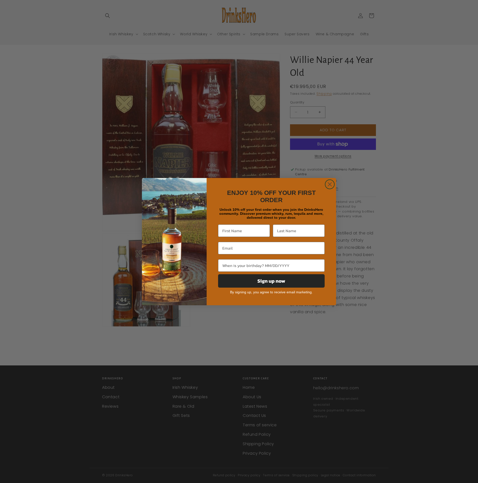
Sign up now (271, 281)
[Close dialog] (329, 184)
